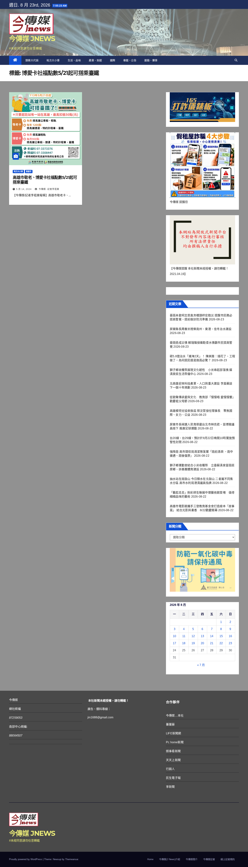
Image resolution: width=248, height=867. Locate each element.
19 (193, 643)
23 (230, 643)
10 (174, 636)
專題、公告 (130, 60)
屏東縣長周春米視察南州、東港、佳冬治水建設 (200, 329)
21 (211, 643)
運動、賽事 (151, 60)
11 (183, 636)
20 (202, 643)
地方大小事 (53, 60)
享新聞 (170, 786)
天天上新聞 (173, 760)
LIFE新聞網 (173, 733)
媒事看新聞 (173, 751)
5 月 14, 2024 (24, 189)
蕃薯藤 (170, 724)
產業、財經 (95, 60)
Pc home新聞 (175, 742)
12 (193, 636)
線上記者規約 (228, 859)
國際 (112, 60)
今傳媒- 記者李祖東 (48, 189)
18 (183, 643)
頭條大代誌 (32, 60)
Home (150, 859)
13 (202, 636)
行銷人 (170, 769)
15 (221, 636)
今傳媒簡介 (192, 859)
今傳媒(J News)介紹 (169, 859)
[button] (236, 60)
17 (174, 643)
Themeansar (71, 859)
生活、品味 (74, 60)
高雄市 (28, 171)
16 (230, 636)
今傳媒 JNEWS (32, 38)
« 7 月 (201, 665)
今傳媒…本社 (175, 715)
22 (221, 643)
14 (211, 636)
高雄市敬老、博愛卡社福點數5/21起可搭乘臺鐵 (45, 180)
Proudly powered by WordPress (26, 859)
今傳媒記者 (209, 859)
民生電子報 (173, 777)
